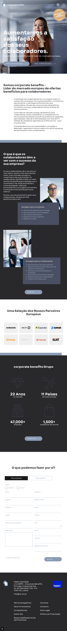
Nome (7, 492)
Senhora (11, 488)
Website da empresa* (41, 546)
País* (36, 523)
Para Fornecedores (43, 64)
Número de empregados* (13, 523)
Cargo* (7, 515)
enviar (50, 559)
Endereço (37, 492)
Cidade (36, 515)
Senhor (22, 488)
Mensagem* (9, 530)
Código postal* (39, 499)
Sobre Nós (32, 438)
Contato (31, 292)
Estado (36, 507)
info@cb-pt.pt (20, 594)
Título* (7, 485)
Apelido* (8, 499)
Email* (36, 530)
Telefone (37, 538)
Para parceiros (41, 478)
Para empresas (16, 478)
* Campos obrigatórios (12, 558)
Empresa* (8, 507)
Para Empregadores (14, 64)
